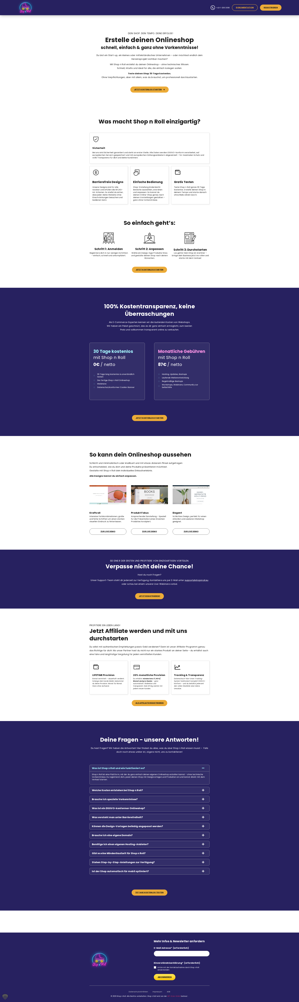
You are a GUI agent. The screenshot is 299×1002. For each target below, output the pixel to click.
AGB (168, 992)
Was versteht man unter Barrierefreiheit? (117, 817)
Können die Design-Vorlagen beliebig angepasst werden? (127, 826)
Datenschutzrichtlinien (138, 992)
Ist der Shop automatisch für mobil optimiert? (120, 871)
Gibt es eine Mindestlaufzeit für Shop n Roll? (119, 853)
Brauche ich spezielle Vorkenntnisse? (115, 799)
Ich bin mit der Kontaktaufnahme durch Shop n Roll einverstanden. (178, 968)
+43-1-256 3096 (223, 8)
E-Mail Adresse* (171, 947)
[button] (149, 768)
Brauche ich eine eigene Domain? (112, 835)
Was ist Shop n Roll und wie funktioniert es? (118, 768)
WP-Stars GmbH (174, 996)
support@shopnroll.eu (196, 580)
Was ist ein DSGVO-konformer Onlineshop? (118, 808)
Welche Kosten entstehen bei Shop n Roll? (117, 790)
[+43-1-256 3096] (213, 7)
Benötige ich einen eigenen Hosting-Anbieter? (120, 844)
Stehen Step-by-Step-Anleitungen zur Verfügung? (123, 862)
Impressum (157, 992)
